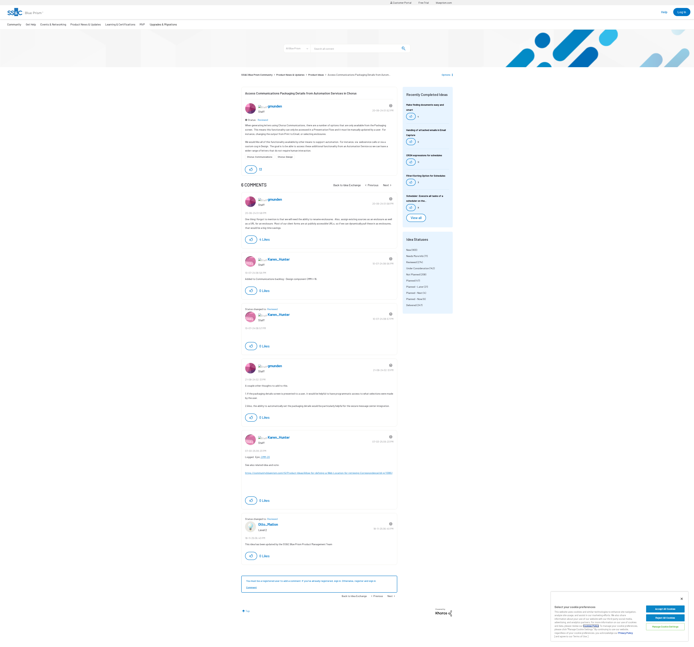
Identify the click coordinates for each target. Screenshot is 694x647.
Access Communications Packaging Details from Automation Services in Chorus (301, 93)
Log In (682, 12)
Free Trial (424, 2)
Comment (251, 587)
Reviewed (263, 119)
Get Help (31, 24)
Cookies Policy (591, 625)
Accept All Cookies (665, 608)
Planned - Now (414, 298)
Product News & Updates (85, 24)
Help (664, 12)
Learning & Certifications (120, 24)
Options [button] (446, 74)
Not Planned (413, 274)
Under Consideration (417, 268)
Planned (410, 280)
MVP (142, 24)
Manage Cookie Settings (665, 626)
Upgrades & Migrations (163, 24)
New (408, 249)
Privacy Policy (625, 632)
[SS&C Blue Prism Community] (25, 12)
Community (14, 24)
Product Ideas (316, 74)
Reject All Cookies (665, 617)
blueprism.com (444, 2)
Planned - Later (414, 286)
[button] (251, 169)
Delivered (411, 305)
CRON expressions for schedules (424, 155)
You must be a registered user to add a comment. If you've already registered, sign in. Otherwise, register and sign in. (311, 580)
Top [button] (248, 611)
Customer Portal (401, 2)
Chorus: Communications (259, 156)
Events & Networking (53, 24)
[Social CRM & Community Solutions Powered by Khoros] (444, 612)
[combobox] (360, 48)
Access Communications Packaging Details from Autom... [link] (359, 74)
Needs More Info (414, 255)
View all (416, 217)
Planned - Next (414, 292)
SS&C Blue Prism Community (257, 74)
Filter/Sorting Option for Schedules (425, 175)
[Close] (682, 599)
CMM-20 (265, 456)
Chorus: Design (285, 156)
